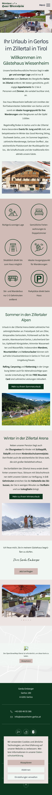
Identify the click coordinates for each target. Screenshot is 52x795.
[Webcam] (18, 732)
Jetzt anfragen (26, 571)
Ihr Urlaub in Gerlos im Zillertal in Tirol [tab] (22, 28)
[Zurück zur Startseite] (13, 5)
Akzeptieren (26, 661)
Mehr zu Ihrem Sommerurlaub (26, 386)
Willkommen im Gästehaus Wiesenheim (26, 60)
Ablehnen (25, 769)
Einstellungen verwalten (26, 777)
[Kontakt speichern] (33, 732)
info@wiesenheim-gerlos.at (28, 716)
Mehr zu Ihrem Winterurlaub (26, 496)
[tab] (21, 620)
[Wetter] (26, 732)
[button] (44, 5)
